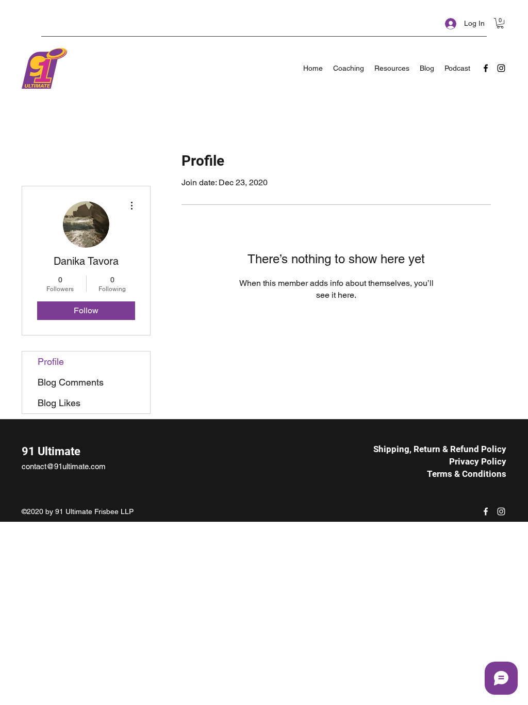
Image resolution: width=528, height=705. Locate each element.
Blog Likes (59, 402)
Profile (51, 361)
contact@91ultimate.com (64, 466)
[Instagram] (501, 68)
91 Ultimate (51, 451)
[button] (500, 23)
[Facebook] (486, 68)
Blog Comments (71, 382)
